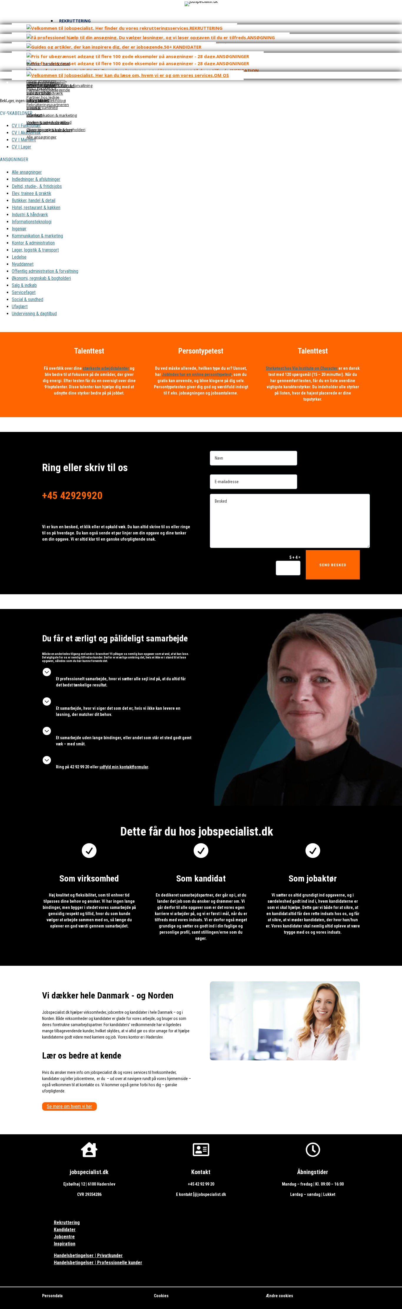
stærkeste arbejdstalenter (106, 368)
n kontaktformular (123, 767)
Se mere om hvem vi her (69, 1106)
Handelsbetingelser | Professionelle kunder (98, 1262)
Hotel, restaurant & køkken (36, 207)
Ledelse (19, 257)
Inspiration (64, 1244)
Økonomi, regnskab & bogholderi (41, 278)
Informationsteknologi (32, 222)
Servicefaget (24, 292)
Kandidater (65, 1229)
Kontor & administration (33, 243)
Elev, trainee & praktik (31, 193)
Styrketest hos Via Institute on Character (302, 368)
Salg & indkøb (24, 285)
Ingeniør (19, 229)
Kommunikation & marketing (37, 236)
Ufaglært (20, 306)
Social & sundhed (27, 299)
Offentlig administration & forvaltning (45, 271)
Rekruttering (67, 1222)
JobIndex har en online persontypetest (196, 374)
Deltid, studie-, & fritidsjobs (37, 186)
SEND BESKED (332, 565)
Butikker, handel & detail (33, 200)
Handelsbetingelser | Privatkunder (88, 1255)
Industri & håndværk (30, 214)
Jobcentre (64, 1236)
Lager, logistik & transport (35, 250)
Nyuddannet (23, 264)
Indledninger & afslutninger (36, 179)
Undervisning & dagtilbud (34, 313)
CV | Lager (21, 147)
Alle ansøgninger (27, 172)
